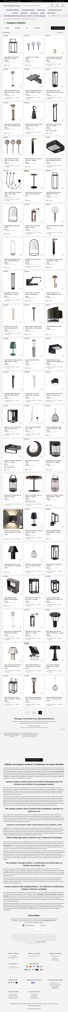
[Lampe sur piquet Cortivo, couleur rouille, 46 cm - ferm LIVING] (55, 287)
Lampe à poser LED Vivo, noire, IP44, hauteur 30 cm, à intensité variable (12, 565)
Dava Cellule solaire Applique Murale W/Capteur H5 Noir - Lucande (53, 159)
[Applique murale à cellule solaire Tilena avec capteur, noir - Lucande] (13, 421)
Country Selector (55, 987)
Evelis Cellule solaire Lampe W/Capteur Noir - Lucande (11, 293)
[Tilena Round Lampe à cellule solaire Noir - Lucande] (34, 625)
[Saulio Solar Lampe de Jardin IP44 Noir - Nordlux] (55, 119)
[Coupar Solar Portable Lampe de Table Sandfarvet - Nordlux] (55, 490)
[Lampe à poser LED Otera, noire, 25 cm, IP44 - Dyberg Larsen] (34, 186)
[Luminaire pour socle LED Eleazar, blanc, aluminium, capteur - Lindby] (34, 387)
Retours (55, 957)
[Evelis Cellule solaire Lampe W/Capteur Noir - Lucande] (13, 287)
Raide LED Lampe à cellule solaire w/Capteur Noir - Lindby (34, 124)
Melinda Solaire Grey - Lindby (54, 326)
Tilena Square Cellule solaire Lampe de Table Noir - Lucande (12, 698)
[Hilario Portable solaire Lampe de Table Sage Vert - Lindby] (13, 354)
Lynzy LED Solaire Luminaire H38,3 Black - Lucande (11, 57)
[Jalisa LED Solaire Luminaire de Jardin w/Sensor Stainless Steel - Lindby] (13, 119)
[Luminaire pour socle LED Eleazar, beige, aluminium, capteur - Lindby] (13, 320)
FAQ (13, 958)
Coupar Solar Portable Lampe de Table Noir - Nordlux (12, 495)
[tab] (7, 28)
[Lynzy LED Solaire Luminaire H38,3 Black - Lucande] (13, 51)
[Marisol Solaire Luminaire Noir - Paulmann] (55, 558)
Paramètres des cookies (13, 995)
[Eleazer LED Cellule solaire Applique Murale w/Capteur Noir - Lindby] (55, 354)
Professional (51, 13)
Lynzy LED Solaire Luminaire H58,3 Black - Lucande (53, 193)
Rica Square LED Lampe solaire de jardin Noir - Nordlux (54, 260)
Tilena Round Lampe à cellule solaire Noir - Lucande (33, 632)
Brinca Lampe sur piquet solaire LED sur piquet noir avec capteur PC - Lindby (33, 327)
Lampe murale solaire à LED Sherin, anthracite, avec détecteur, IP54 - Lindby (32, 293)
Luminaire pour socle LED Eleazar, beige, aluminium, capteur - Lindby (11, 327)
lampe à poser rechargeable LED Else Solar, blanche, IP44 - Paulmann (12, 632)
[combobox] (35, 5)
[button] (20, 53)
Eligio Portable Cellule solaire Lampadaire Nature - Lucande (12, 91)
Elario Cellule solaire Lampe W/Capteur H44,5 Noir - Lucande (54, 632)
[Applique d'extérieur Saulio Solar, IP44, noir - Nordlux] (13, 455)
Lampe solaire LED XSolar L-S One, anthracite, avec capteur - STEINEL (33, 665)
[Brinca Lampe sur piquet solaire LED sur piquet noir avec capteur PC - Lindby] (34, 320)
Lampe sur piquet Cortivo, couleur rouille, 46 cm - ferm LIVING (53, 293)
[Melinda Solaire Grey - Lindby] (55, 320)
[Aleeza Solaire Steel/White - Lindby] (34, 354)
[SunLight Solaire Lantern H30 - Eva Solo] (13, 220)
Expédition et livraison (55, 955)
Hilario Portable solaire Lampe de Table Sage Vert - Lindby (13, 360)
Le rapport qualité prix (34, 996)
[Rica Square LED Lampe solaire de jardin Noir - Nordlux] (55, 253)
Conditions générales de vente (55, 983)
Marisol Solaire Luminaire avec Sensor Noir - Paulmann (33, 598)
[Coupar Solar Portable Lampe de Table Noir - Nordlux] (13, 490)
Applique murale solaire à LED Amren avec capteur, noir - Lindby (54, 394)
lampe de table (7, 845)
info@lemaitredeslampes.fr (13, 957)
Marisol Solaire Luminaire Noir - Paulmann (54, 564)
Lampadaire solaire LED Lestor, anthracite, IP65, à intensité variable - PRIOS (12, 394)
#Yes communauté (13, 994)
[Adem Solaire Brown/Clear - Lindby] (34, 455)
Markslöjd (30, 906)
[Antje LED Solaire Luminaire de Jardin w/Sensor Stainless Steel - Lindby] (34, 691)
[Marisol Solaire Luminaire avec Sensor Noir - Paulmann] (34, 592)
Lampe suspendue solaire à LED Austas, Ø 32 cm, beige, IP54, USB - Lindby (54, 57)
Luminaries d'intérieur (16, 18)
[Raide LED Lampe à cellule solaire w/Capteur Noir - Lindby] (34, 119)
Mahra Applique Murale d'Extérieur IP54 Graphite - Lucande (11, 598)
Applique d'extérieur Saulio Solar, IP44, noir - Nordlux (13, 461)
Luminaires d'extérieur (25, 18)
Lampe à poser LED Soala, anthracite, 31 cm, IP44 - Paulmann (53, 665)
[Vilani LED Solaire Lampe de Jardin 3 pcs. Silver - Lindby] (13, 153)
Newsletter (13, 966)
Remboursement (55, 958)
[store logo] (11, 5)
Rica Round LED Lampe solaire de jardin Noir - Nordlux (34, 159)
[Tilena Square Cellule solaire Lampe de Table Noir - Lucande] (13, 691)
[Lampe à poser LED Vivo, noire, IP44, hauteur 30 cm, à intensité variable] (13, 558)
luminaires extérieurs (59, 771)
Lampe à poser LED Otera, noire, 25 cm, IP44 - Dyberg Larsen (33, 193)
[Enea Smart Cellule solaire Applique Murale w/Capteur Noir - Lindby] (55, 592)
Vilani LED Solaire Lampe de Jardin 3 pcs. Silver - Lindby (11, 159)
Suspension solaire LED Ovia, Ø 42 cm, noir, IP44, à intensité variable (33, 565)
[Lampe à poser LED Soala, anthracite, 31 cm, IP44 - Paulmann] (55, 658)
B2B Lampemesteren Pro (13, 996)
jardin (8, 814)
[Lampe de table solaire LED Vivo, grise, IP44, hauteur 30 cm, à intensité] (13, 658)
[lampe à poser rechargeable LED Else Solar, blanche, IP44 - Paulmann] (13, 625)
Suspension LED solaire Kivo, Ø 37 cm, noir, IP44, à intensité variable (54, 698)
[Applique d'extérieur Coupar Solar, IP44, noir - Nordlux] (55, 455)
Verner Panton (34, 995)
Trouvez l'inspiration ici (33, 759)
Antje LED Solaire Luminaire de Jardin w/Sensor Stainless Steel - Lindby (33, 698)
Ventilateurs (41, 10)
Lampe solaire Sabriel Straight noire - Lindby (33, 427)
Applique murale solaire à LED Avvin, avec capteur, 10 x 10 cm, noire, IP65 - (12, 531)
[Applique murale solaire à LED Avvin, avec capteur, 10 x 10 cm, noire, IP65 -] (13, 525)
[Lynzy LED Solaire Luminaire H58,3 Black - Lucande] (55, 186)
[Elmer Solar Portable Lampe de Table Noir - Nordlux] (34, 490)
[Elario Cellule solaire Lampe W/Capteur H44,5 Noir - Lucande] (55, 625)
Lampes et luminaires (7, 18)
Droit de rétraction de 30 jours (13, 967)
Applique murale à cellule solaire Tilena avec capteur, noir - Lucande (12, 427)
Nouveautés (34, 13)
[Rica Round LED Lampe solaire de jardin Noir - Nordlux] (34, 153)
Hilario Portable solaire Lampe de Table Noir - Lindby (34, 531)
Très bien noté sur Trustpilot (14, 1)
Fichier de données (53, 130)
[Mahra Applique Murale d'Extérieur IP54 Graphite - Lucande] (13, 592)
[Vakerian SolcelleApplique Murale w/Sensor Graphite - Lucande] (34, 85)
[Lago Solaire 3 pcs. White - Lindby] (34, 51)
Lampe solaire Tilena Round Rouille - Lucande (32, 226)
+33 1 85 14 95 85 (13, 955)
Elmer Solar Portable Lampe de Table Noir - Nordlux (33, 495)
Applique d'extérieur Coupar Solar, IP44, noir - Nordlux (53, 461)
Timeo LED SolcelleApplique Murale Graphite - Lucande (53, 531)
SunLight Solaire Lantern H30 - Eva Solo (12, 226)
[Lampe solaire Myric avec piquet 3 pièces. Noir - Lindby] (13, 186)
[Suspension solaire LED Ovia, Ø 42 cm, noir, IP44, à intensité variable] (34, 558)
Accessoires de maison (34, 998)
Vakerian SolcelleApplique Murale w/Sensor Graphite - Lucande (34, 91)
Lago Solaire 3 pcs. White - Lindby (32, 57)
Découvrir (42, 15)
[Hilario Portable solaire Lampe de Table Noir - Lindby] (34, 525)
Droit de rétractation (55, 960)
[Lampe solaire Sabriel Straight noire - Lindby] (34, 421)
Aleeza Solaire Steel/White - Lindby (32, 360)
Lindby (20, 906)
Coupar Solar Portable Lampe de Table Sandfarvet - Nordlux (54, 495)
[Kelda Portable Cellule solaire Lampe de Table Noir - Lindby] (55, 421)
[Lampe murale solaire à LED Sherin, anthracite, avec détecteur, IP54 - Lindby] (34, 287)
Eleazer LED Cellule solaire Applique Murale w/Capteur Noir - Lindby (54, 360)
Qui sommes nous (55, 982)
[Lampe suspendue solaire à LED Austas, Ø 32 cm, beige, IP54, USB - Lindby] (55, 51)
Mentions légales (55, 986)
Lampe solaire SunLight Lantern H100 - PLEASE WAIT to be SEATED (12, 260)
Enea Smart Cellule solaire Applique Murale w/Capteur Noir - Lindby (54, 598)
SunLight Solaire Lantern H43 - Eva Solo (33, 260)
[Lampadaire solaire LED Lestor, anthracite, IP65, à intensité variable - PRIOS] (13, 387)
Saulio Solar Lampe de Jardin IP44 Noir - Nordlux (53, 124)
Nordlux (25, 906)
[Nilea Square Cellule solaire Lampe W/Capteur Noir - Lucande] (55, 85)
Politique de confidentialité (41, 941)
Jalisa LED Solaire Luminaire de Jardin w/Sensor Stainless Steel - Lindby (12, 125)
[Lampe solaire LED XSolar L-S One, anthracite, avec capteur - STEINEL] (34, 658)
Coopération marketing (13, 998)
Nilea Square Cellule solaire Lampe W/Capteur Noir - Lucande (55, 91)
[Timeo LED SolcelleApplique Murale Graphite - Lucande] (55, 525)
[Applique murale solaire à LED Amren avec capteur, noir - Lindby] (55, 387)
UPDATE (54, 15)
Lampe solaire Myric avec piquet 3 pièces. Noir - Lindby (12, 193)
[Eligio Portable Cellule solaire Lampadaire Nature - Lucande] (13, 85)
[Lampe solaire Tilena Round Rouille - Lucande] (34, 220)
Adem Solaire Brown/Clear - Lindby (32, 461)
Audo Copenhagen (34, 994)
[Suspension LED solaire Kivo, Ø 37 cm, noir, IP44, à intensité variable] (55, 691)
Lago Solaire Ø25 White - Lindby (54, 225)
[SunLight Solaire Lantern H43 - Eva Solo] (34, 253)
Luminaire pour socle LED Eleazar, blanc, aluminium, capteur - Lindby (32, 394)
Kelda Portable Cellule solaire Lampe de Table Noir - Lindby (54, 427)
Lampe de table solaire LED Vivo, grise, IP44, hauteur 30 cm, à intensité (12, 665)
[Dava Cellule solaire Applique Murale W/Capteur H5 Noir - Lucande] (55, 153)
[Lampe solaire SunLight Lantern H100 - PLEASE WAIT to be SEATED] (13, 253)
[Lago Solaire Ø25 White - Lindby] (55, 220)
